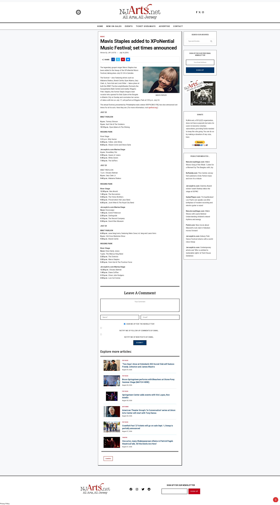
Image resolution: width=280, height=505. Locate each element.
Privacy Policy (5, 503)
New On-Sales (114, 26)
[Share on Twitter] (118, 59)
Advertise (164, 26)
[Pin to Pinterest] (123, 59)
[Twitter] (199, 12)
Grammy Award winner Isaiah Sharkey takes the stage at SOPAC (199, 189)
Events (129, 26)
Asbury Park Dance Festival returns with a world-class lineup (199, 239)
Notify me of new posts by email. (139, 337)
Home (100, 26)
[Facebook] (196, 12)
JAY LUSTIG (112, 53)
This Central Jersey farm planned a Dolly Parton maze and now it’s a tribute (199, 176)
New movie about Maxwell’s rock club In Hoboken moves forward (198, 228)
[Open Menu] (78, 12)
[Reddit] (149, 489)
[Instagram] (203, 12)
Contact (178, 26)
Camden (108, 458)
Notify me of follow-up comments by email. (139, 330)
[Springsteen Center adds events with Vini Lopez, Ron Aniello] (112, 396)
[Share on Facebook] (113, 59)
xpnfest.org (152, 108)
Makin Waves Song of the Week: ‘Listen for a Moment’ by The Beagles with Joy (200, 164)
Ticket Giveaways (146, 26)
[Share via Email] (128, 59)
